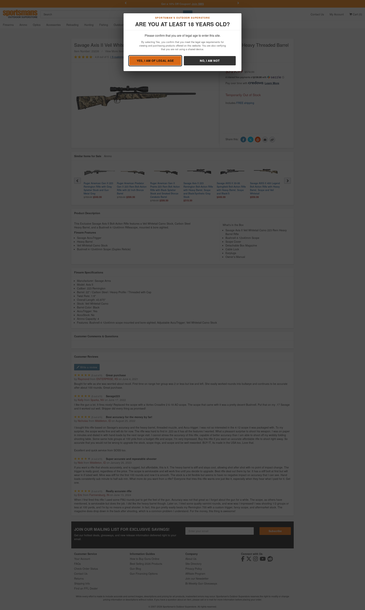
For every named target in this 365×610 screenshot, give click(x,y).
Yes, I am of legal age (155, 61)
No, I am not (210, 61)
